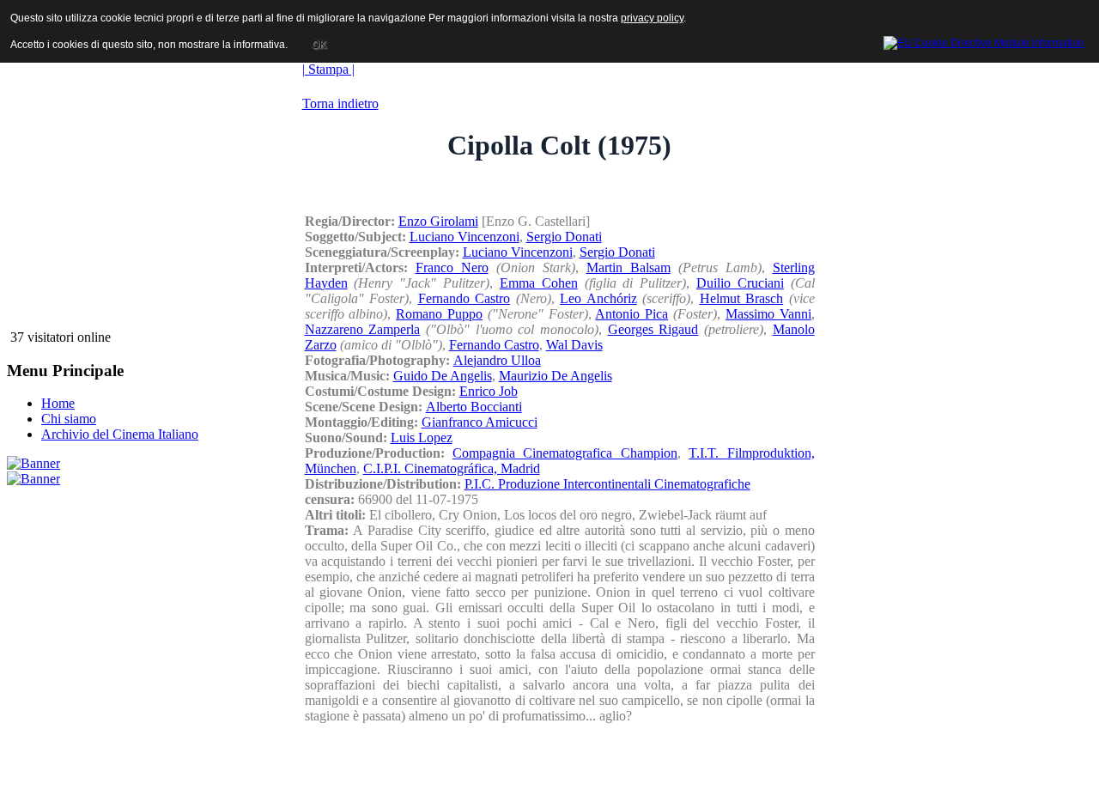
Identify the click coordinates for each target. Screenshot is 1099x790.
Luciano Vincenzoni (464, 236)
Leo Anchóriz (598, 298)
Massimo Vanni (768, 314)
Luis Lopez (421, 437)
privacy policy (652, 18)
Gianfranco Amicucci (479, 422)
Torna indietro (340, 103)
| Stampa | (328, 69)
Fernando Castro (464, 298)
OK (319, 45)
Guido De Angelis (442, 375)
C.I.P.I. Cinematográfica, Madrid (451, 468)
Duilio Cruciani (740, 283)
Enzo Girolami (438, 221)
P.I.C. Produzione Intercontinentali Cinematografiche (607, 484)
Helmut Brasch (742, 298)
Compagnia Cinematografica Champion (564, 453)
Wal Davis (574, 344)
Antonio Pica (631, 314)
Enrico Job (488, 391)
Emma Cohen (539, 283)
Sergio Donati (564, 236)
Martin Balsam (628, 267)
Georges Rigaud (653, 329)
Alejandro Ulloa (497, 360)
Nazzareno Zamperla (363, 329)
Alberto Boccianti (474, 406)
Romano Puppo (439, 314)
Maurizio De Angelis (555, 375)
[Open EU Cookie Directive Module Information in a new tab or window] (983, 40)
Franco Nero (452, 267)
